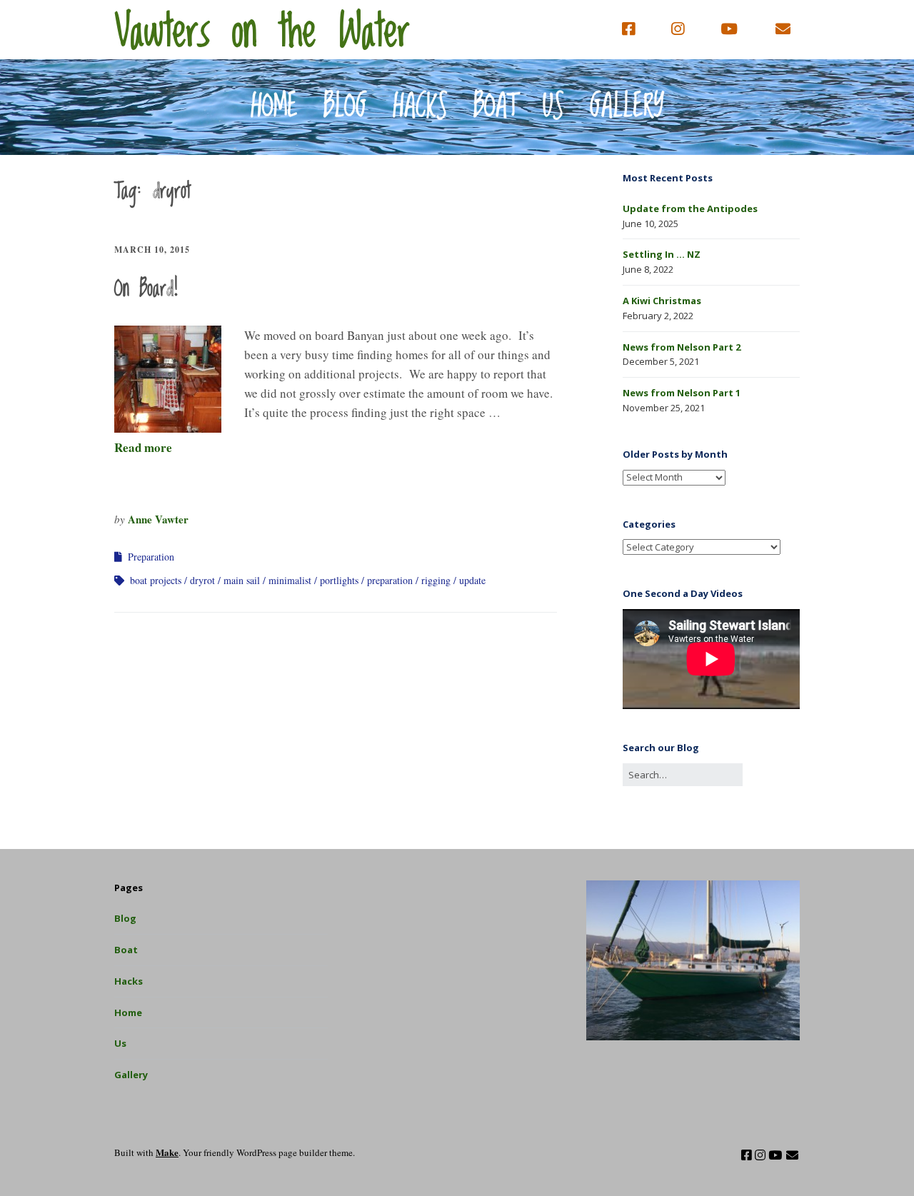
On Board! (146, 289)
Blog (345, 107)
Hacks (420, 107)
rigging (436, 580)
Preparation (151, 556)
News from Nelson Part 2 (681, 347)
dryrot (202, 580)
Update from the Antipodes (690, 208)
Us (553, 107)
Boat (495, 107)
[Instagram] (677, 29)
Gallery (627, 107)
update (472, 580)
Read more (143, 447)
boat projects (155, 580)
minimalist (289, 580)
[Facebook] (632, 29)
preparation (390, 580)
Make (167, 1152)
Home (274, 107)
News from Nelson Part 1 (681, 392)
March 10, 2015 (152, 249)
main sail (242, 580)
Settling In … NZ (661, 254)
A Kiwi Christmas (662, 300)
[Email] (783, 29)
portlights (339, 580)
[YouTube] (729, 29)
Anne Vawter (158, 519)
